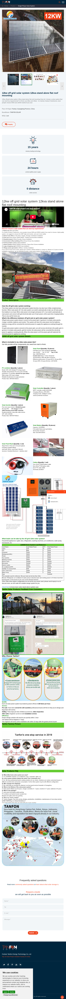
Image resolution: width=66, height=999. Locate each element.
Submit (31, 933)
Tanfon (50, 495)
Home (5, 6)
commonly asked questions (24, 884)
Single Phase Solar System (26, 6)
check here (5, 587)
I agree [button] (5, 992)
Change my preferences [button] (10, 995)
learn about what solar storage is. (47, 884)
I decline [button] (11, 992)
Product (13, 6)
